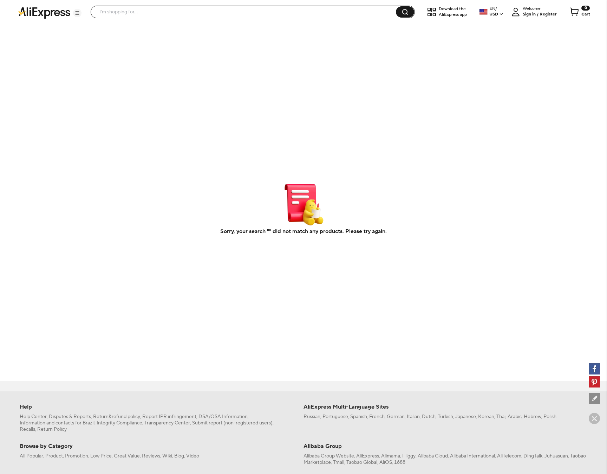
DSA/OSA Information (223, 417)
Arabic (515, 417)
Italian (413, 417)
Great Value (127, 456)
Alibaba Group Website (329, 456)
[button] (77, 13)
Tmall (338, 462)
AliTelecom (509, 456)
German (396, 417)
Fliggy (409, 456)
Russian (312, 417)
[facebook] (594, 368)
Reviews (151, 456)
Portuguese (335, 417)
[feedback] (594, 398)
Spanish (358, 417)
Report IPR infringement (169, 417)
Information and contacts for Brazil (57, 423)
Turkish (445, 417)
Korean (486, 417)
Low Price (101, 456)
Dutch (429, 417)
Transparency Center (167, 423)
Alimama (390, 456)
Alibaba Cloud (433, 456)
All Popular (31, 456)
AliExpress (367, 456)
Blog (179, 456)
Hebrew (532, 417)
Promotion (76, 456)
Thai (500, 417)
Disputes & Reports (70, 417)
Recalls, (28, 429)
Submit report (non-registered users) (232, 423)
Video (192, 456)
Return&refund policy (116, 417)
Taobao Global (361, 462)
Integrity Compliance (119, 423)
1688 (399, 462)
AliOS (385, 462)
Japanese (465, 417)
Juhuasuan (556, 456)
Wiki (167, 456)
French (377, 417)
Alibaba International (472, 456)
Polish (549, 417)
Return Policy (52, 429)
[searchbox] (246, 12)
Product (54, 456)
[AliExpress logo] (44, 12)
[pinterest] (594, 381)
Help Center (33, 417)
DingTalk (532, 456)
